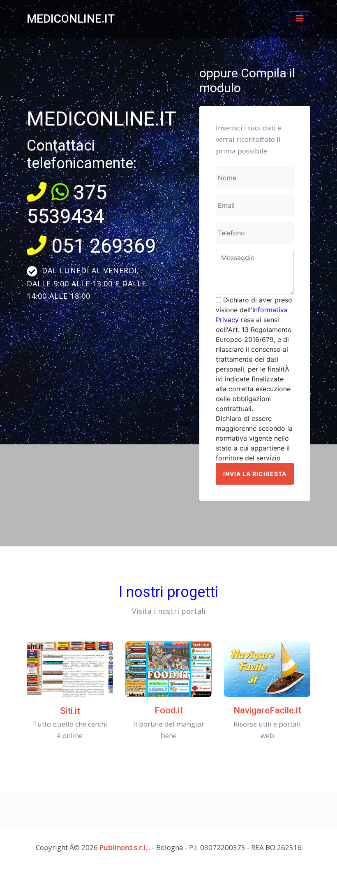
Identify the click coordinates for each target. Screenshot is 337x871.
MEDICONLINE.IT (71, 19)
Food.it (169, 710)
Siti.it (70, 711)
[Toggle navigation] (299, 19)
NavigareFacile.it (267, 710)
